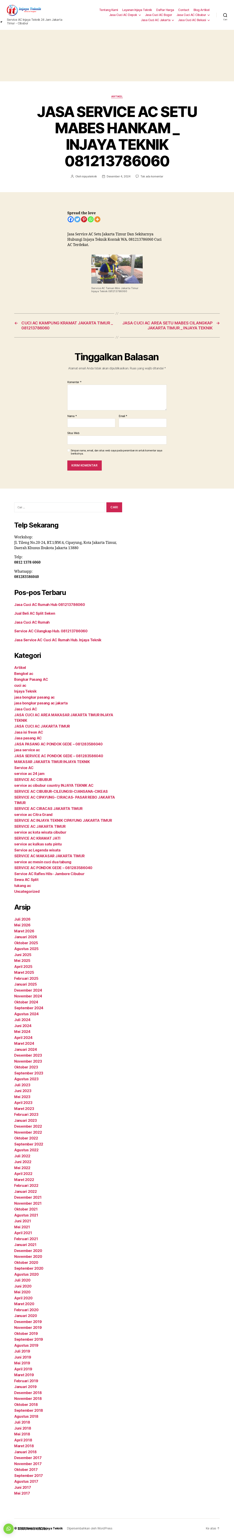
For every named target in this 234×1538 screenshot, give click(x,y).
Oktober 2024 (26, 1002)
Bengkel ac (23, 673)
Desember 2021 (28, 1197)
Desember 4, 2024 (119, 176)
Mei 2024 (22, 1032)
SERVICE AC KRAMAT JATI (37, 838)
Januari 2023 (25, 1120)
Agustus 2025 (26, 949)
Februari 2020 (26, 1310)
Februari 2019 (26, 1381)
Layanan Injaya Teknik (137, 10)
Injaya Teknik (25, 691)
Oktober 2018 (26, 1404)
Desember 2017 (28, 1458)
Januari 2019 (25, 1387)
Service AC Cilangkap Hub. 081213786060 (51, 631)
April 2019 (23, 1369)
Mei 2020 (22, 1292)
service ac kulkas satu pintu (38, 844)
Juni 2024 (23, 1026)
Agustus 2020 (26, 1274)
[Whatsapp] (91, 219)
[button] (8, 1529)
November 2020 (28, 1256)
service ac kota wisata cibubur (40, 832)
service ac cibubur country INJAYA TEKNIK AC (53, 785)
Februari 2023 (26, 1114)
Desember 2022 (28, 1126)
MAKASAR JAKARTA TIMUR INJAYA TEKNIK (52, 762)
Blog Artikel (202, 10)
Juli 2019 (22, 1351)
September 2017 (28, 1475)
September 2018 (28, 1410)
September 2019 (28, 1339)
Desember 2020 (28, 1251)
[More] (97, 219)
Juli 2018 (22, 1422)
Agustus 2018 (26, 1416)
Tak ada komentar (151, 176)
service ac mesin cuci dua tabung (42, 862)
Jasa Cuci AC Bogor (158, 15)
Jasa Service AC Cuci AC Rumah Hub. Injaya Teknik (57, 640)
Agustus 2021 (26, 1215)
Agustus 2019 (26, 1345)
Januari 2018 (25, 1452)
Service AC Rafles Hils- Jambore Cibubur (49, 874)
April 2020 (23, 1298)
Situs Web (73, 433)
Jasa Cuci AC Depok (123, 15)
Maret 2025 (24, 972)
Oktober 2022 (26, 1138)
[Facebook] (71, 219)
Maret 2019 (24, 1375)
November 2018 (28, 1398)
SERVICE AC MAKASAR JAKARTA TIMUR (49, 856)
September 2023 (28, 1073)
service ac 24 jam (29, 773)
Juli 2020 (22, 1280)
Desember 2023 (28, 1055)
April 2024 (23, 1038)
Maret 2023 (24, 1109)
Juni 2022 (22, 1162)
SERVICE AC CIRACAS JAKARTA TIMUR (48, 808)
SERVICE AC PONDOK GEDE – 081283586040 (53, 868)
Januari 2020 (25, 1316)
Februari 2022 (26, 1185)
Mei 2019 (22, 1363)
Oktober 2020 (26, 1262)
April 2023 (23, 1103)
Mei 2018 (22, 1434)
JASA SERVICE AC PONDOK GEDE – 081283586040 (58, 756)
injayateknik (89, 176)
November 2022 (28, 1132)
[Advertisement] (117, 56)
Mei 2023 (22, 1097)
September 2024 (28, 1008)
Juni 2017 (22, 1487)
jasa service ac (27, 750)
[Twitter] (77, 219)
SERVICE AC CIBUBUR (33, 779)
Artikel (117, 96)
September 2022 (28, 1144)
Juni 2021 (22, 1221)
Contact (183, 10)
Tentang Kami (108, 10)
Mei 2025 (22, 960)
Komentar (74, 382)
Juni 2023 (22, 1091)
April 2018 (23, 1440)
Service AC (23, 768)
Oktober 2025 (26, 943)
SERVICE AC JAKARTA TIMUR (40, 826)
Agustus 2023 (26, 1079)
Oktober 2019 (26, 1333)
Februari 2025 (26, 978)
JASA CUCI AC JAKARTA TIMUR (42, 726)
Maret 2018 (24, 1446)
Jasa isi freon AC (28, 732)
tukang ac (22, 886)
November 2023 (28, 1061)
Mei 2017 (22, 1493)
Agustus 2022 (26, 1150)
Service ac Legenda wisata (37, 850)
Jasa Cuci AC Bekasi (192, 20)
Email (123, 416)
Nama (72, 416)
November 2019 (28, 1327)
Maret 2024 (24, 1043)
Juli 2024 (22, 1020)
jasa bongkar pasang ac (34, 697)
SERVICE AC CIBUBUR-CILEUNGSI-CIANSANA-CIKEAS (61, 791)
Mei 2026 (22, 925)
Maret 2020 (24, 1304)
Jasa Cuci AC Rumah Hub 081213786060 (49, 605)
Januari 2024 (25, 1049)
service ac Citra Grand (33, 814)
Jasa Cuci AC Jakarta (155, 20)
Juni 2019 (22, 1357)
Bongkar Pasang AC (31, 679)
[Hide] (1, 22)
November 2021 (28, 1203)
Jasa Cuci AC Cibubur (191, 15)
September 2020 (28, 1268)
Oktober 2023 (26, 1067)
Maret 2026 (24, 931)
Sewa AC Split (26, 880)
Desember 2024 (28, 990)
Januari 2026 (25, 937)
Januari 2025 (25, 984)
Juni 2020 (23, 1286)
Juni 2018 (22, 1428)
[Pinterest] (84, 219)
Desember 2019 (28, 1322)
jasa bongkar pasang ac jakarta (41, 703)
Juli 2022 (22, 1156)
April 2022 (23, 1174)
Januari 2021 (25, 1245)
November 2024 (28, 996)
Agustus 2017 (26, 1481)
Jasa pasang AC (28, 738)
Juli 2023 (22, 1085)
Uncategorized (27, 891)
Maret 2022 (24, 1180)
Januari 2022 (25, 1191)
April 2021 (23, 1233)
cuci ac (20, 685)
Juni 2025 (22, 955)
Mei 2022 (22, 1168)
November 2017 (28, 1464)
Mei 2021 (22, 1227)
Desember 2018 (28, 1393)
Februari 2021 (26, 1239)
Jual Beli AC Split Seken (34, 613)
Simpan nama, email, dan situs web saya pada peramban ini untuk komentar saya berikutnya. (116, 452)
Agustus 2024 (26, 1014)
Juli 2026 (22, 919)
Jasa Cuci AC (25, 709)
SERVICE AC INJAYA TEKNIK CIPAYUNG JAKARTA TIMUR (63, 820)
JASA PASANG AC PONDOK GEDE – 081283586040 (58, 744)
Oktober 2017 (26, 1469)
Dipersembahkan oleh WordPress (89, 1528)
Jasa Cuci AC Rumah (32, 622)
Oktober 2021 (26, 1209)
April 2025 (23, 966)
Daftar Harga (165, 10)
